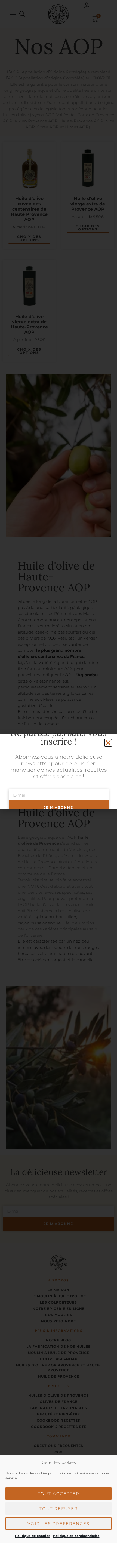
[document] (58, 771)
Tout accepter (58, 1493)
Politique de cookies (32, 1536)
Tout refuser (58, 1508)
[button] (108, 742)
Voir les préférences (58, 1523)
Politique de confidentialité (76, 1536)
